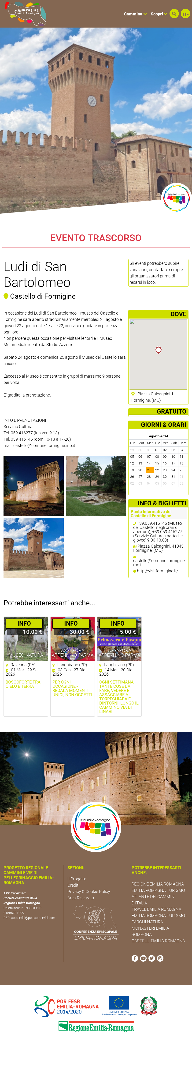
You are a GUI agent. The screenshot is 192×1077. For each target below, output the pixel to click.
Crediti (73, 885)
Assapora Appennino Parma (72, 653)
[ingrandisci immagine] (34, 486)
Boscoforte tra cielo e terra (23, 684)
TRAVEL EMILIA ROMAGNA (156, 909)
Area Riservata (80, 897)
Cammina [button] (133, 13)
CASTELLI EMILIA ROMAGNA (158, 940)
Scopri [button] (157, 13)
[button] (174, 13)
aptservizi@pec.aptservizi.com (33, 918)
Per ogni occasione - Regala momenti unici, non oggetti (72, 688)
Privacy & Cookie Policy (88, 891)
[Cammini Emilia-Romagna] (23, 14)
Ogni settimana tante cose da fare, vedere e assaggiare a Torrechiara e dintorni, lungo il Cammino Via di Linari (119, 697)
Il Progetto (76, 878)
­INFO (24, 623)
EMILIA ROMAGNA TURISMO (158, 890)
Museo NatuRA (26, 655)
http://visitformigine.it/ (157, 570)
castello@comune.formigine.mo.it (159, 562)
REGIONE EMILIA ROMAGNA (158, 884)
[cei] (95, 922)
